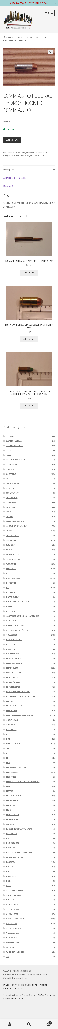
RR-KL (8, 881)
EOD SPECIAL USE (13, 673)
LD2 (8, 762)
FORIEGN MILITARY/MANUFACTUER (21, 715)
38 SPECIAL (11, 507)
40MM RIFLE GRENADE (15, 521)
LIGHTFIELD (11, 777)
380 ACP (9, 512)
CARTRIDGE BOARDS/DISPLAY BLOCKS (22, 616)
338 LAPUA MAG (13, 493)
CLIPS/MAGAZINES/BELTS (17, 630)
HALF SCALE (11, 729)
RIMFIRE (9, 866)
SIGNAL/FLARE (12, 904)
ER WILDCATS (12, 677)
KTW (8, 753)
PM (7, 838)
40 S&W (9, 516)
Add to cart (12, 139)
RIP (7, 871)
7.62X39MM (11, 564)
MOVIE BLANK (12, 819)
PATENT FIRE (11, 833)
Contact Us (18, 988)
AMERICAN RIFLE (13, 578)
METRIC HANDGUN (21, 155)
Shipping (43, 984)
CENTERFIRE (11, 620)
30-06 (8, 479)
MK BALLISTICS (12, 814)
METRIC (9, 791)
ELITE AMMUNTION (14, 663)
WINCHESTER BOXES (15, 952)
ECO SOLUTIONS (13, 658)
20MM (8, 455)
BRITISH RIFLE (12, 611)
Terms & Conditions (27, 984)
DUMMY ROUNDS (13, 653)
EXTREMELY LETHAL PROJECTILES (20, 696)
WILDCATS (10, 947)
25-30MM (10, 469)
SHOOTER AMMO (13, 895)
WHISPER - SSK (12, 942)
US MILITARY (11, 937)
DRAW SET (10, 649)
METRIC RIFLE (12, 800)
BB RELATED (11, 583)
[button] (50, 52)
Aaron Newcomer (14, 998)
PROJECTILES (12, 847)
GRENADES (10, 725)
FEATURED (10, 701)
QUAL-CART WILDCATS (16, 857)
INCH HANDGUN (13, 743)
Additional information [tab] (14, 177)
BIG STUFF (10, 592)
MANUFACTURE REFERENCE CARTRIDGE (22, 781)
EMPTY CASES (12, 668)
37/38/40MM (11, 502)
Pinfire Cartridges (46, 995)
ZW (7, 956)
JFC (7, 748)
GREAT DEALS (12, 720)
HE (7, 734)
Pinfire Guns (27, 995)
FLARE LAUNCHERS (14, 706)
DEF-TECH (10, 644)
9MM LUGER (11, 568)
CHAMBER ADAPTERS (15, 625)
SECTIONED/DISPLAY (15, 890)
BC (7, 587)
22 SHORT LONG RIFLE (15, 459)
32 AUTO (10, 488)
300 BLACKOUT (12, 483)
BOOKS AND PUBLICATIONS (18, 601)
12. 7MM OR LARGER (14, 445)
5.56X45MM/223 (12, 540)
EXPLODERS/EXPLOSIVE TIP (18, 691)
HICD (8, 739)
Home (8, 37)
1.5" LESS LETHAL (14, 441)
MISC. (8, 810)
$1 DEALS (10, 436)
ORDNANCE (11, 824)
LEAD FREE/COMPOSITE (16, 767)
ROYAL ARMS (11, 876)
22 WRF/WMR (11, 464)
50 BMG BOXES (12, 554)
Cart (45, 1022)
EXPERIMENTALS (13, 687)
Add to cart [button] (29, 272)
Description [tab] (8, 169)
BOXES (9, 606)
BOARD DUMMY (12, 597)
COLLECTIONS (12, 635)
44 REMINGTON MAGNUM (16, 526)
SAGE (8, 885)
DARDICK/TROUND (14, 639)
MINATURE (10, 805)
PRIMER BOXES (12, 843)
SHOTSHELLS (12, 900)
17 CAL (9, 450)
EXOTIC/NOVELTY (13, 682)
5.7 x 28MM (10, 545)
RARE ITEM (10, 862)
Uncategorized (12, 933)
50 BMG (9, 549)
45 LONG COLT (12, 535)
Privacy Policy (9, 984)
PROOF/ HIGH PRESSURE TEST (19, 852)
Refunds (7, 988)
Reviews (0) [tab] (8, 185)
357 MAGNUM (11, 497)
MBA (8, 786)
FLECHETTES (11, 710)
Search (29, 1024)
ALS (8, 573)
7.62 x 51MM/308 (13, 559)
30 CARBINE (11, 474)
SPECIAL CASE (12, 914)
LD (7, 758)
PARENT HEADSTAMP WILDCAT (19, 829)
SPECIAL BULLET (20, 37)
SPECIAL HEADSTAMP (15, 919)
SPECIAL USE (11, 923)
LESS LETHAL (12, 772)
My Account (9, 1024)
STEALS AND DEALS (14, 928)
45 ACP (9, 531)
